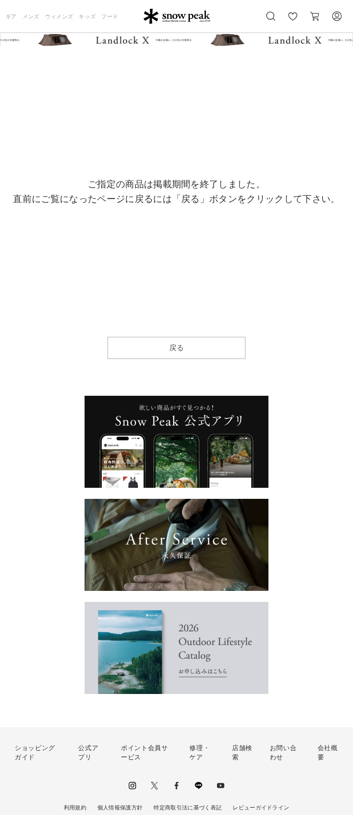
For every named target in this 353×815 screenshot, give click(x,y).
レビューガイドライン (261, 807)
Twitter (154, 785)
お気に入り (292, 21)
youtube (220, 785)
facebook (176, 785)
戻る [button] (176, 348)
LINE (198, 785)
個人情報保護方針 (120, 807)
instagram (132, 785)
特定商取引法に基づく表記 (188, 807)
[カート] (314, 16)
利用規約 (75, 807)
